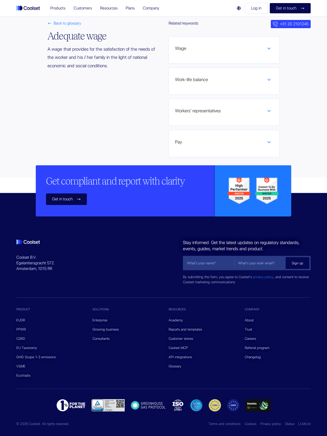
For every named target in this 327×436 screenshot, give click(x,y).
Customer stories (181, 338)
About (249, 320)
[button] (57, 8)
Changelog (253, 357)
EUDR (20, 320)
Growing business (105, 329)
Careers (250, 338)
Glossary (175, 366)
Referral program (257, 348)
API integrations (180, 357)
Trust (248, 329)
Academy (176, 320)
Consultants (101, 338)
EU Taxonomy (26, 348)
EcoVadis (23, 375)
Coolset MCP (178, 348)
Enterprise (99, 320)
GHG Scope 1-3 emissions (36, 357)
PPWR (21, 329)
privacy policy (263, 277)
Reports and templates (185, 329)
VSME (21, 366)
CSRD (20, 338)
